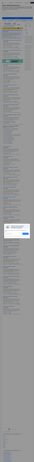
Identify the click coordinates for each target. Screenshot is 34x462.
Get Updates (25, 233)
